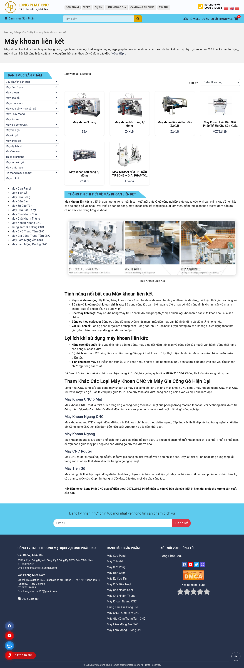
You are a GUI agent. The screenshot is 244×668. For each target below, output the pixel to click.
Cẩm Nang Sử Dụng (142, 7)
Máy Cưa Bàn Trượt (23, 210)
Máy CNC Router (78, 451)
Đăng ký (181, 523)
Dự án (98, 7)
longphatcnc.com (131, 665)
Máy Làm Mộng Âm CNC (27, 240)
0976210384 (29, 587)
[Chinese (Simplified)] (226, 8)
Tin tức (164, 7)
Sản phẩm (20, 32)
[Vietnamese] (237, 8)
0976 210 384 (213, 7)
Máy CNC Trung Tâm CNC (27, 231)
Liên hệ (187, 19)
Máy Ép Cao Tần (21, 205)
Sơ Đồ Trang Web (222, 19)
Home (8, 32)
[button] (33, 18)
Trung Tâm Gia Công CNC (27, 227)
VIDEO (86, 7)
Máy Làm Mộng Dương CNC (29, 244)
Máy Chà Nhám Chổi (24, 214)
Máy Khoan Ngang (79, 434)
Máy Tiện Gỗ (19, 193)
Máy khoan (34, 32)
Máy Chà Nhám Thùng (25, 218)
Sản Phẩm (72, 7)
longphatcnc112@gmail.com (41, 567)
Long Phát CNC (171, 556)
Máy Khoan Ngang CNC (26, 223)
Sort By (193, 83)
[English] (232, 8)
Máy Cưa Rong (20, 197)
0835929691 (29, 564)
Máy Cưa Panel (21, 188)
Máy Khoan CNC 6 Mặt (83, 399)
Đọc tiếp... (119, 53)
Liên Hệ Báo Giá (116, 7)
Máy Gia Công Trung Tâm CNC (30, 235)
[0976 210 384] (9, 655)
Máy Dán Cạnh (20, 201)
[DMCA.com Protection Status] (193, 575)
